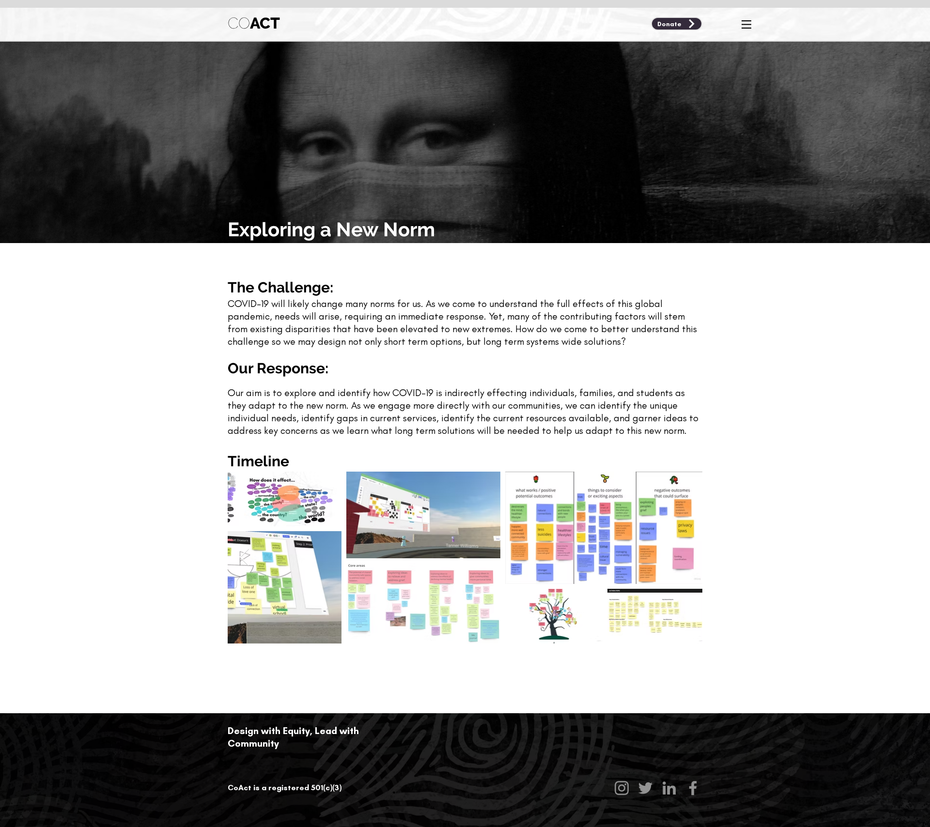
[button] (746, 24)
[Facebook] (692, 788)
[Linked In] (669, 788)
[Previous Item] (244, 557)
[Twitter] (645, 788)
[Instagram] (621, 788)
